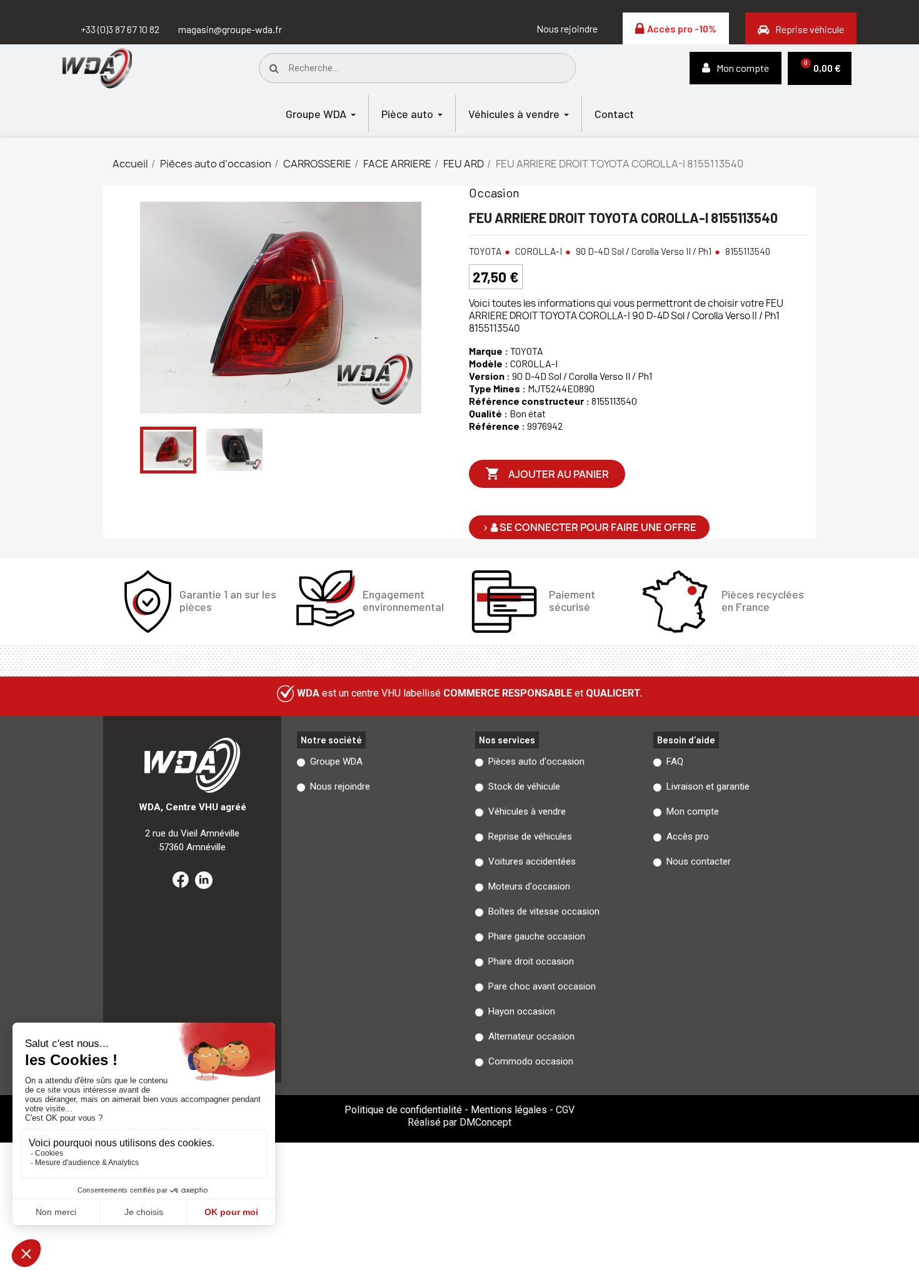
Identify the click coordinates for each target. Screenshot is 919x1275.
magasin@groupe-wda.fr (230, 29)
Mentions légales (509, 1110)
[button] (567, 28)
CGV (565, 1110)
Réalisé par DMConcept (459, 1122)
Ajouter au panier (547, 473)
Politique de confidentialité (403, 1110)
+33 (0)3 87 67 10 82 (120, 29)
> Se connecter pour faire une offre (589, 527)
